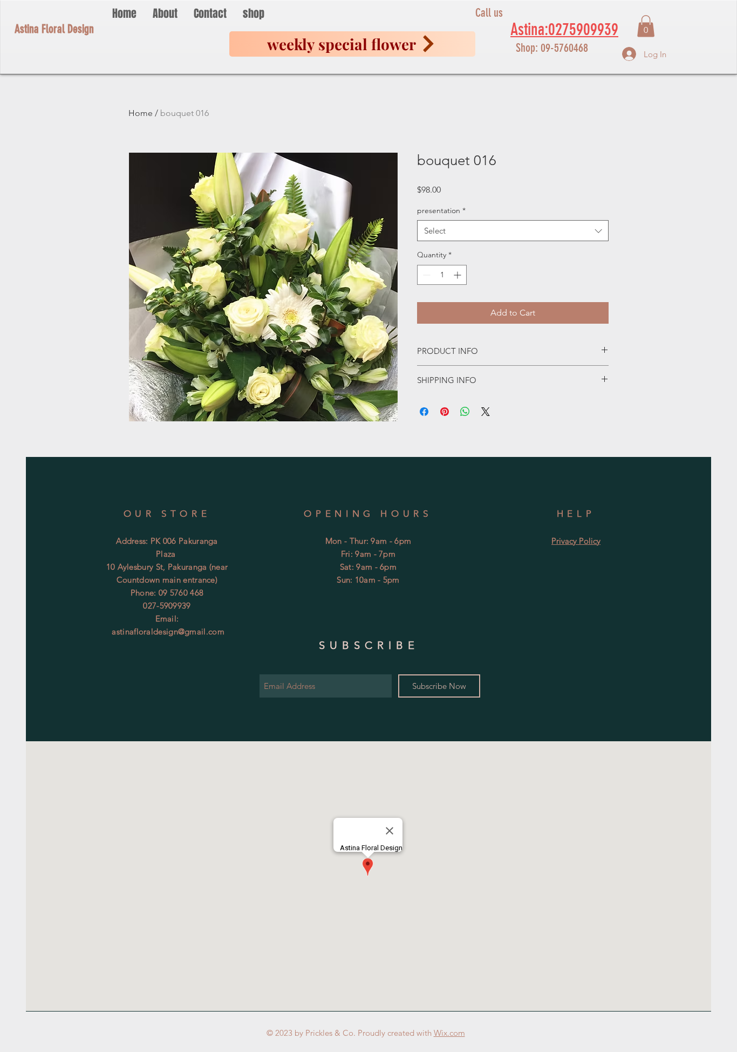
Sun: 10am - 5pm (368, 580)
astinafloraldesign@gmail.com (168, 631)
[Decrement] (425, 274)
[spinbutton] (442, 274)
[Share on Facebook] (424, 411)
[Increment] (458, 274)
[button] (646, 26)
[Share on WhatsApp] (465, 411)
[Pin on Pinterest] (444, 411)
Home (140, 113)
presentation (441, 210)
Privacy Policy (575, 541)
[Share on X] (485, 411)
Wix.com (449, 1033)
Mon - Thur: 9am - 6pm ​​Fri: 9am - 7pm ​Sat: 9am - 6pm (368, 554)
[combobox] (513, 230)
